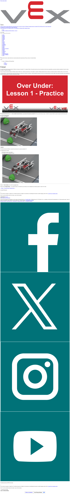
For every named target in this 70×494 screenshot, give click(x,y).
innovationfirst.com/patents (30, 200)
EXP (12, 28)
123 (6, 28)
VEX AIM (8, 26)
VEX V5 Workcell (25, 26)
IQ (10, 28)
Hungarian (3, 45)
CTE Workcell (16, 28)
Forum (46, 26)
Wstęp (5, 62)
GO (8, 28)
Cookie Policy (15, 201)
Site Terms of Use (9, 201)
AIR (23, 28)
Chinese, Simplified (5, 53)
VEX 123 (1, 26)
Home (3, 29)
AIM (9, 28)
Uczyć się (5, 63)
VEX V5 (17, 26)
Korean (3, 42)
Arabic (3, 34)
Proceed (6, 196)
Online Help (49, 26)
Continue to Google (6, 490)
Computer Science (31, 26)
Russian (3, 49)
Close (1, 490)
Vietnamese (4, 51)
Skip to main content (3, 0)
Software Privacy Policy (21, 201)
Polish (3, 47)
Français (3, 39)
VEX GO (5, 26)
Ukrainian (3, 52)
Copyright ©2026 (27, 199)
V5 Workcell (21, 28)
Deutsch (3, 36)
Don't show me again (5, 489)
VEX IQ (11, 26)
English (3, 37)
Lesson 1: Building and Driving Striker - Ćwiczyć (9, 30)
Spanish (3, 38)
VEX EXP (14, 26)
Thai (3, 40)
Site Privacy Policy (3, 201)
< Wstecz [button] (1, 188)
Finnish (3, 50)
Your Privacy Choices (38, 492)
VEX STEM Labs (40, 26)
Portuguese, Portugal (5, 48)
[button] (35, 271)
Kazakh (3, 41)
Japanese (3, 46)
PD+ (44, 26)
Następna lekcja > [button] (12, 188)
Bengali (3, 35)
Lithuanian (4, 44)
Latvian (3, 43)
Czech (3, 55)
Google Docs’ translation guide (53, 193)
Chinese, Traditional (5, 54)
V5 (13, 28)
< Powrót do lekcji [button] (6, 188)
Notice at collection (29, 492)
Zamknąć (2, 147)
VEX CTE (21, 26)
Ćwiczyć (5, 64)
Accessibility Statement (28, 201)
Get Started (36, 26)
